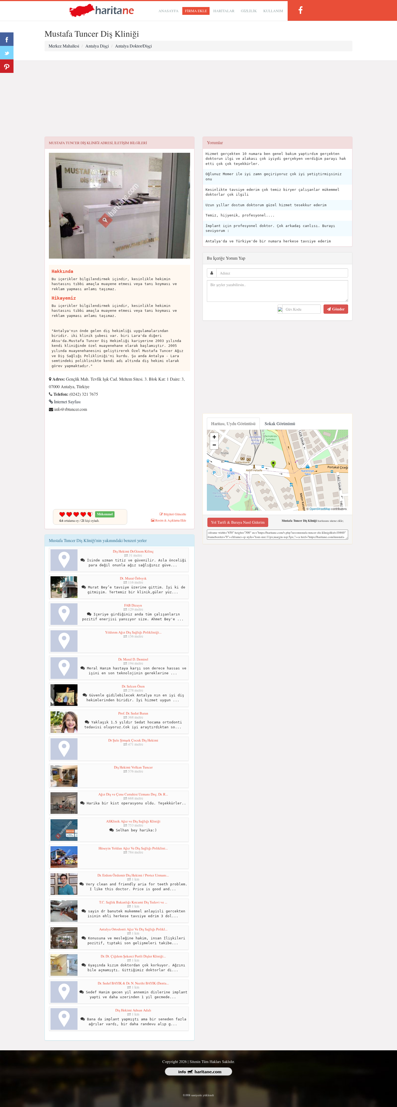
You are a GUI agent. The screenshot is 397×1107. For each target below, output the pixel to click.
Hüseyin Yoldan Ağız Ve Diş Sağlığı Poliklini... (133, 848)
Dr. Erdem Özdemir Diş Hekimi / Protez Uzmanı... (133, 875)
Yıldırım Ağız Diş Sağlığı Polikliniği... (133, 632)
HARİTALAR (223, 10)
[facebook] (300, 10)
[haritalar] (101, 10)
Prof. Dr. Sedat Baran (133, 713)
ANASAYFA (169, 10)
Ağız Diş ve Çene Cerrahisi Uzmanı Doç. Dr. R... (133, 794)
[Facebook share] (7, 39)
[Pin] (7, 66)
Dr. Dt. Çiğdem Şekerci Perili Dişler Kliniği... (133, 956)
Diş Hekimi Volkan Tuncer (133, 767)
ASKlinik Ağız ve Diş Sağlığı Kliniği (133, 821)
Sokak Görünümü (280, 423)
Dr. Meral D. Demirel (133, 659)
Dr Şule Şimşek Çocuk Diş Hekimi (133, 740)
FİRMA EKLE (196, 10)
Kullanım (273, 10)
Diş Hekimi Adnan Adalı (133, 1010)
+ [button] (214, 437)
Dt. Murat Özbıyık (133, 578)
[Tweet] (7, 52)
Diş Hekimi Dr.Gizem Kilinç (133, 551)
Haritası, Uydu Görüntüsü (233, 423)
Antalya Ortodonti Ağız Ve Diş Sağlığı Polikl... (133, 929)
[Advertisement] (198, 99)
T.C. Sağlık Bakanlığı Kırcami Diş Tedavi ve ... (133, 902)
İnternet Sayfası (66, 401)
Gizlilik (249, 10)
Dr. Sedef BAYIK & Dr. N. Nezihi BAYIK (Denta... (133, 983)
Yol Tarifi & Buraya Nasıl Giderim (238, 522)
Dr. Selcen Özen (133, 686)
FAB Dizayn (133, 605)
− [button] (214, 445)
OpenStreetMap (319, 508)
